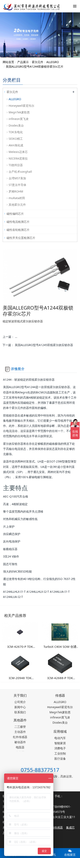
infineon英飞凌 (19, 119)
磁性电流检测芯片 (18, 222)
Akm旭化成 (16, 145)
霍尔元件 (37, 62)
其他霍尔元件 (17, 205)
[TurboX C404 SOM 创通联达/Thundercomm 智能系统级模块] (60, 632)
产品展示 (23, 62)
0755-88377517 (40, 769)
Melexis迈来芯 (18, 152)
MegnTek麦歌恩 (19, 112)
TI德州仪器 (16, 165)
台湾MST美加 (17, 178)
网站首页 (8, 62)
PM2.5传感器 (54, 827)
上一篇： (40, 337)
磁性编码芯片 (15, 214)
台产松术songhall (20, 172)
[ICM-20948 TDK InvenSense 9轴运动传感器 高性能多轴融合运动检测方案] (20, 663)
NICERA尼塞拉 (18, 158)
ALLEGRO (52, 62)
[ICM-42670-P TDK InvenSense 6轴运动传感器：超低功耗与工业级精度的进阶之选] (20, 632)
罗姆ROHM (16, 191)
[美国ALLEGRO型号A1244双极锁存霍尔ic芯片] (28, 6)
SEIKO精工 (16, 139)
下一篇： (37, 345)
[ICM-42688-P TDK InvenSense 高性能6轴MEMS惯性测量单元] (60, 663)
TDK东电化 (16, 132)
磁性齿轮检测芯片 (18, 230)
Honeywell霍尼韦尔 (21, 106)
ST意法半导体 (17, 185)
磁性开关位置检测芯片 (21, 238)
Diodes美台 (16, 125)
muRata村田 (17, 198)
